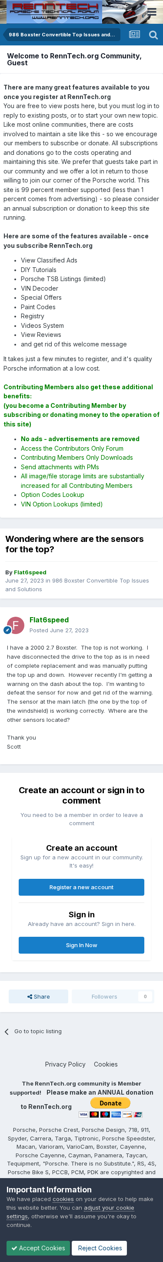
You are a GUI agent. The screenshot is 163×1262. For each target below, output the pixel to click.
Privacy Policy (65, 1064)
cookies (63, 1198)
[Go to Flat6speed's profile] (15, 625)
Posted (59, 630)
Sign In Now (81, 945)
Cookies (106, 1064)
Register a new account (81, 887)
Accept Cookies (41, 1248)
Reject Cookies (99, 1248)
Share (41, 996)
